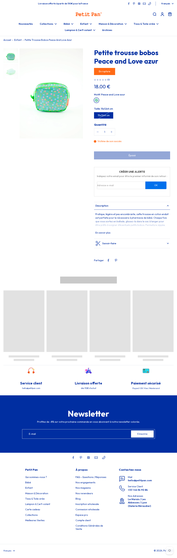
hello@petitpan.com (140, 480)
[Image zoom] (51, 93)
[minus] (97, 131)
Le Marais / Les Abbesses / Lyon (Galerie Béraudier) (139, 503)
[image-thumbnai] (10, 55)
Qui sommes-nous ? (36, 477)
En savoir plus (102, 232)
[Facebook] (128, 4)
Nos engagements (85, 482)
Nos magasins (83, 487)
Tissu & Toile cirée (35, 498)
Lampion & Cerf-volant (37, 504)
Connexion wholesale (87, 509)
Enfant (18, 39)
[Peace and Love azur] (96, 100)
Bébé (28, 482)
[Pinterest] (134, 4)
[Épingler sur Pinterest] (116, 260)
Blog (78, 498)
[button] (132, 155)
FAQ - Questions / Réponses (91, 477)
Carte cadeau (32, 509)
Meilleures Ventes (35, 520)
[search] (154, 14)
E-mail (32, 433)
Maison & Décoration (36, 493)
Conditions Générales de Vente (89, 527)
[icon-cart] (170, 14)
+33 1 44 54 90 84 (138, 489)
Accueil (7, 39)
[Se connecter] (162, 14)
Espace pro (82, 515)
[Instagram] (139, 4)
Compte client (83, 520)
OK (156, 185)
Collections (31, 515)
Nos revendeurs (84, 493)
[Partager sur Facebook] (108, 260)
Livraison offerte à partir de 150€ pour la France (63, 3)
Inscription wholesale (87, 504)
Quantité (100, 124)
